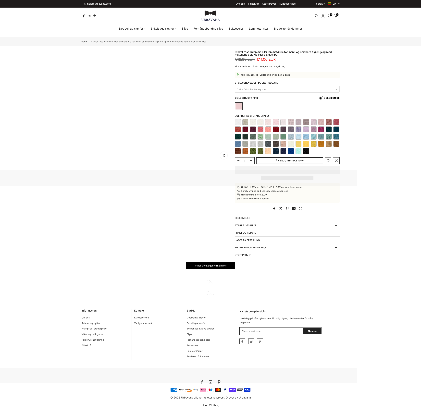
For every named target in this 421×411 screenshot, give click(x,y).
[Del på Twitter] (280, 208)
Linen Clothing (211, 405)
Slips (185, 28)
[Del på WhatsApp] (300, 208)
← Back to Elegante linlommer (210, 265)
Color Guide (332, 98)
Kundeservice (287, 3)
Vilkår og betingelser (93, 334)
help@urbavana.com (99, 3)
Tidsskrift (253, 3)
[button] (287, 170)
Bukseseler (236, 28)
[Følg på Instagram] (89, 16)
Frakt (255, 66)
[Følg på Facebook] (83, 16)
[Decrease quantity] (237, 160)
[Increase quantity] (251, 160)
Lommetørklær (258, 28)
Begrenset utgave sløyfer (200, 328)
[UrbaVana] (210, 16)
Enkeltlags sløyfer (162, 28)
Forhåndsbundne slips (208, 28)
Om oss (240, 3)
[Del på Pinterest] (287, 208)
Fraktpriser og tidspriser (94, 328)
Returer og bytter (91, 323)
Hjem (84, 42)
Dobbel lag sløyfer (131, 28)
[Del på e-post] (294, 208)
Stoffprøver (269, 3)
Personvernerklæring (93, 339)
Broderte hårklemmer (288, 28)
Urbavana (245, 397)
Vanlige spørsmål (143, 323)
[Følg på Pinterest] (94, 16)
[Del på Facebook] (274, 208)
